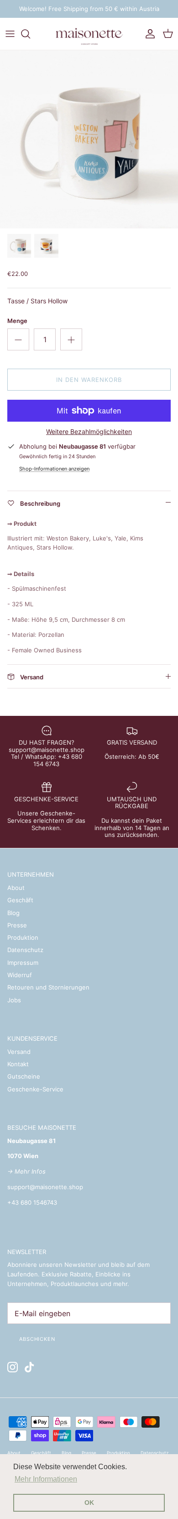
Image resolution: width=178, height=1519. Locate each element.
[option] (89, 139)
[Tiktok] (29, 1367)
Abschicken (37, 1339)
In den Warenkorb (89, 379)
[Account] (148, 34)
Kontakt (18, 1064)
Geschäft (20, 900)
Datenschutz (25, 949)
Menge (17, 320)
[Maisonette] (89, 33)
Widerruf (19, 975)
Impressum (22, 962)
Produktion (22, 937)
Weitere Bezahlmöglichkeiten (89, 431)
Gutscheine (23, 1076)
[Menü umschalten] (10, 34)
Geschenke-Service (35, 1089)
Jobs (14, 1000)
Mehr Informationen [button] (46, 1479)
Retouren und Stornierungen (48, 987)
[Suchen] (30, 34)
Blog (13, 912)
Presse (17, 925)
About (16, 887)
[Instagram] (12, 1367)
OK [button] (89, 1502)
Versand (19, 1051)
